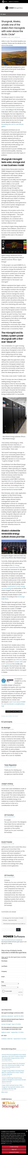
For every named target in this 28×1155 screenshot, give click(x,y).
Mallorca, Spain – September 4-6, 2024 (12, 1032)
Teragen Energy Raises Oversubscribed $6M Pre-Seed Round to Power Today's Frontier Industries (13, 1072)
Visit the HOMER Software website (11, 940)
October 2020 (18, 662)
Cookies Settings (14, 1146)
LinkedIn (20, 711)
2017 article (6, 664)
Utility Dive (10, 481)
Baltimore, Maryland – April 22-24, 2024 (12, 1016)
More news (4, 1092)
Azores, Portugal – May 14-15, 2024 (11, 1024)
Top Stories (15, 716)
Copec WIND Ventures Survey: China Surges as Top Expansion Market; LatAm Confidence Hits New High (13, 1087)
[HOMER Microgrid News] (14, 8)
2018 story (19, 660)
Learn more (9, 1143)
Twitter (14, 711)
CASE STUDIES (8, 716)
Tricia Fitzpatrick (10, 765)
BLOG (4, 716)
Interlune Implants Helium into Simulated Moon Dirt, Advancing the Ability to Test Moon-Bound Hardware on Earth (13, 1065)
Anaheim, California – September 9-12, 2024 (13, 1039)
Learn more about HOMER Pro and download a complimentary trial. (13, 704)
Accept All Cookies (14, 1152)
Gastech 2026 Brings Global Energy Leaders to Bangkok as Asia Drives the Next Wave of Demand (14, 1079)
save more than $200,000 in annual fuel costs (12, 108)
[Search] (18, 929)
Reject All (14, 1149)
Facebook (8, 711)
